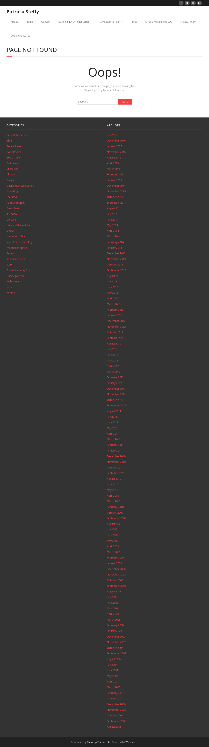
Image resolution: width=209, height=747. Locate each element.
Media (10, 231)
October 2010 (115, 467)
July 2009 (112, 529)
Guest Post (13, 208)
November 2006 (116, 709)
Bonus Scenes (14, 146)
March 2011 (113, 439)
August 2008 (114, 591)
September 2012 (116, 338)
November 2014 (116, 191)
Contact (45, 21)
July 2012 (112, 349)
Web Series (13, 281)
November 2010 (116, 462)
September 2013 (116, 270)
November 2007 (116, 642)
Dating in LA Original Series (73, 21)
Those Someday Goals (19, 270)
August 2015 (114, 157)
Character (12, 169)
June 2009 (112, 535)
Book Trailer (14, 157)
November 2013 (116, 259)
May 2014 (112, 225)
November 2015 (116, 152)
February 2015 (115, 174)
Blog (9, 140)
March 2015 (113, 169)
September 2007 (116, 653)
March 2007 (113, 687)
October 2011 (115, 400)
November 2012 (116, 326)
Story (9, 264)
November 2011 (116, 394)
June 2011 (112, 422)
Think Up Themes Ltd (98, 742)
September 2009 (116, 518)
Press (134, 21)
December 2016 (116, 140)
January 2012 (114, 383)
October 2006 (115, 715)
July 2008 (112, 597)
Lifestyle (11, 219)
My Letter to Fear (110, 21)
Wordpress (131, 742)
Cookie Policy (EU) (21, 35)
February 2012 (115, 377)
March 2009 (113, 552)
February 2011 (115, 445)
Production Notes (17, 248)
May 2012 (112, 360)
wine (9, 287)
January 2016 (114, 146)
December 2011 (116, 388)
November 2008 (116, 574)
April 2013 (113, 298)
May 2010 (112, 490)
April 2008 (113, 614)
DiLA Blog (12, 191)
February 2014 (115, 242)
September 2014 (116, 202)
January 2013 (114, 315)
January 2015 (114, 180)
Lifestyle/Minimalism (18, 225)
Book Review (14, 152)
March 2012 (113, 372)
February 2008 (115, 625)
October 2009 (115, 512)
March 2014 (113, 236)
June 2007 (112, 670)
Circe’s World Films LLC (158, 21)
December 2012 (116, 321)
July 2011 (112, 416)
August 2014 (114, 208)
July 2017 (112, 135)
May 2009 (112, 541)
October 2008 (115, 580)
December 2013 (116, 253)
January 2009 (114, 563)
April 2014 (113, 231)
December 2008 (116, 569)
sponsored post (16, 259)
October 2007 (115, 648)
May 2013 (112, 292)
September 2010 (116, 473)
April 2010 (113, 495)
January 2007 (114, 698)
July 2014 (112, 214)
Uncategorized (15, 276)
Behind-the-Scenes (17, 135)
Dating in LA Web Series (20, 185)
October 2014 (115, 197)
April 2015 (113, 163)
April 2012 (113, 366)
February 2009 (115, 557)
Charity (11, 174)
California (12, 163)
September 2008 (116, 586)
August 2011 (114, 411)
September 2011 (116, 405)
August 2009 (114, 524)
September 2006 (116, 721)
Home (29, 21)
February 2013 (115, 309)
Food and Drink (15, 202)
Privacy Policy (188, 21)
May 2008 (112, 608)
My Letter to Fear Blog (19, 242)
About (14, 21)
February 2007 (115, 693)
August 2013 (114, 276)
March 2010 (113, 501)
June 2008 (112, 602)
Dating (10, 180)
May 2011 (112, 428)
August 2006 (114, 726)
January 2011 (114, 450)
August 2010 (114, 479)
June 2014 (112, 219)
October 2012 (115, 332)
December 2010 (116, 456)
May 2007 (112, 676)
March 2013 (113, 304)
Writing (11, 292)
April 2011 (113, 433)
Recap (10, 253)
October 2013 (115, 264)
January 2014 (114, 248)
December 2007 (116, 636)
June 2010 (112, 484)
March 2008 (113, 619)
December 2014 (116, 185)
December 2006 (116, 704)
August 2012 (114, 343)
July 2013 (112, 281)
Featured (12, 197)
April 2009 (113, 546)
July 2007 (112, 665)
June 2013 (112, 287)
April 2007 (113, 681)
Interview (12, 214)
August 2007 (114, 659)
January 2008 (114, 631)
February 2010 (115, 507)
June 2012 (112, 355)
